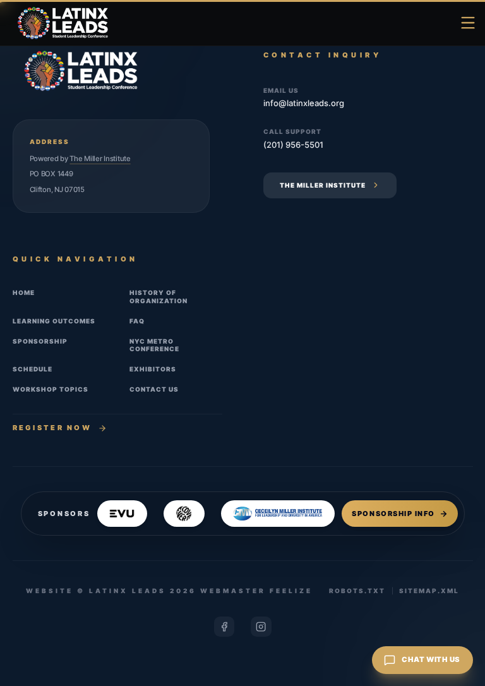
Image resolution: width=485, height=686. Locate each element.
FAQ (137, 321)
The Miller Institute (99, 158)
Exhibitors (152, 369)
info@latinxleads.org (303, 103)
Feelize (291, 590)
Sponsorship (40, 341)
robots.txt (357, 590)
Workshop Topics (50, 389)
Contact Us (154, 389)
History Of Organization (158, 296)
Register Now (52, 427)
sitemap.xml (429, 590)
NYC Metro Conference (154, 345)
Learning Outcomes (54, 321)
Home (24, 292)
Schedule (32, 369)
